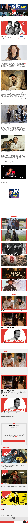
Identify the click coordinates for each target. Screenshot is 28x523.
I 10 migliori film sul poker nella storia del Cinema (14, 279)
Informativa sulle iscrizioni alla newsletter (14, 433)
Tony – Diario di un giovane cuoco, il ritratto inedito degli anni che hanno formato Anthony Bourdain (13, 310)
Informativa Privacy (16, 436)
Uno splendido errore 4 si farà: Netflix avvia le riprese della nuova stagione (14, 229)
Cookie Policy (11, 515)
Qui (5, 163)
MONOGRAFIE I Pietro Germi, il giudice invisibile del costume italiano (9, 412)
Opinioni (4, 309)
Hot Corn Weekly (4, 483)
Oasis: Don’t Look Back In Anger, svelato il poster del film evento (14, 254)
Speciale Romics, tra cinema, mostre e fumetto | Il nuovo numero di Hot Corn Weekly (11, 464)
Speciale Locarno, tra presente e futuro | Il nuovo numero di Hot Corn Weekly (10, 505)
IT (14, 518)
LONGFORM (4, 162)
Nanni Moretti (20, 39)
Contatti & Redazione (3, 515)
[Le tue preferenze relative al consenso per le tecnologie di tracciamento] (26, 521)
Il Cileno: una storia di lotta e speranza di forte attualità (7, 327)
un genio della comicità (21, 161)
